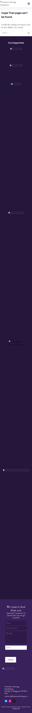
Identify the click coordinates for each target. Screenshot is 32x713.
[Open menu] (30, 3)
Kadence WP (17, 708)
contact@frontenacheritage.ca (16, 696)
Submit (11, 659)
